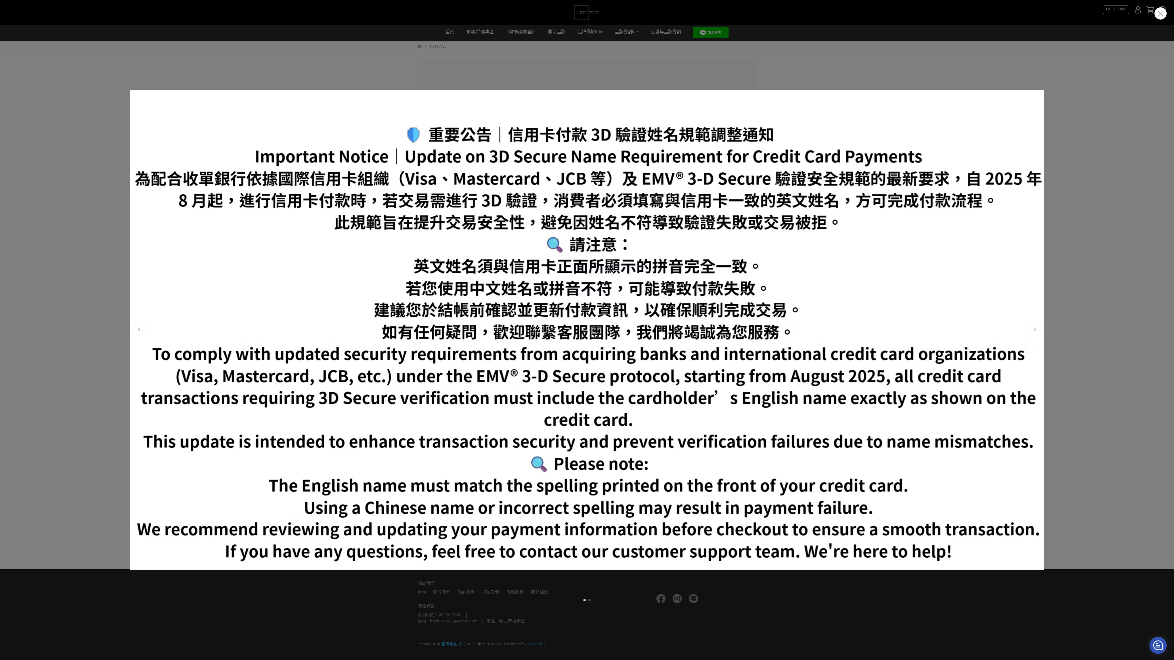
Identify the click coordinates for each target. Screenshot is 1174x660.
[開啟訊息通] (1158, 645)
